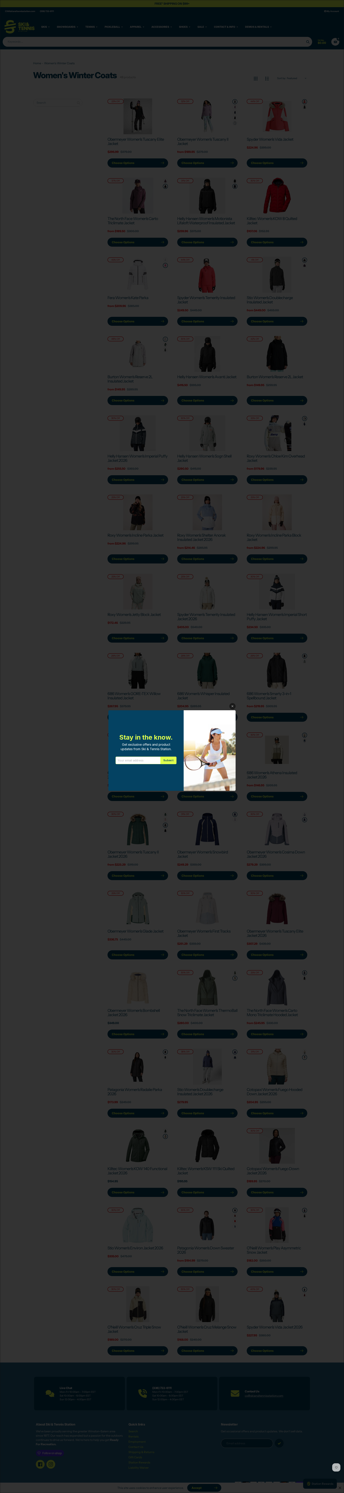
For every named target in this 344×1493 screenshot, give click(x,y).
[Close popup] (232, 706)
